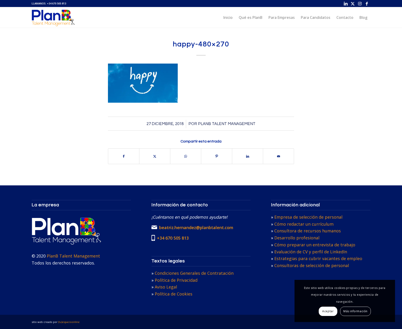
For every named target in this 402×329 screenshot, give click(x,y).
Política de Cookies (173, 294)
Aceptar (328, 311)
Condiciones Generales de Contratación (194, 273)
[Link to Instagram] (359, 3)
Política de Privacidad (176, 280)
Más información (355, 311)
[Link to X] (352, 3)
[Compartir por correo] (278, 156)
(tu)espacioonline (69, 322)
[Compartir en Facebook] (123, 156)
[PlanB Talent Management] (53, 17)
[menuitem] (228, 17)
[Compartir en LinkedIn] (247, 156)
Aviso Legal (166, 287)
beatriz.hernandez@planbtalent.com (196, 227)
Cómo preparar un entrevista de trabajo (314, 245)
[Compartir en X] (154, 156)
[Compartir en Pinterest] (216, 156)
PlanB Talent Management (226, 124)
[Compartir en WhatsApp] (185, 156)
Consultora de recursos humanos (307, 231)
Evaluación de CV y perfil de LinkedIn (310, 251)
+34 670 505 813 (56, 3)
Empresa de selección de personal (308, 217)
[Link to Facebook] (366, 3)
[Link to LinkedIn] (345, 3)
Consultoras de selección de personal (311, 265)
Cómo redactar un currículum (304, 224)
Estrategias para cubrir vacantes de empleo (318, 258)
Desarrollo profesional (296, 238)
